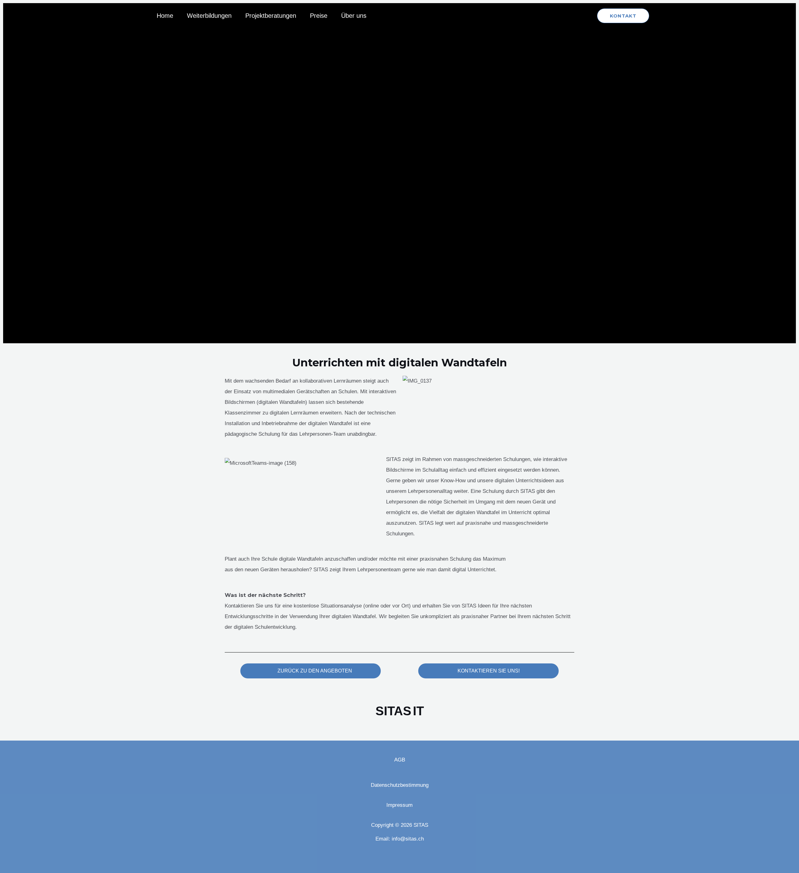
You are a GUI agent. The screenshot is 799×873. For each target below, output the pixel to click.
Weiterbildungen (209, 15)
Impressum (399, 805)
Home (165, 15)
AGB (399, 760)
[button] (623, 15)
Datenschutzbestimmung (400, 785)
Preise (318, 15)
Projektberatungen (270, 15)
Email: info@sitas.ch (399, 839)
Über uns (353, 15)
